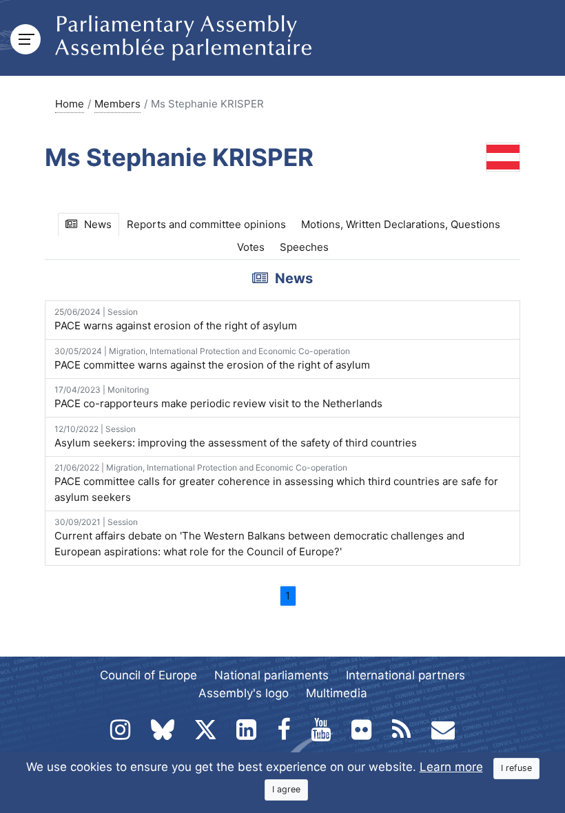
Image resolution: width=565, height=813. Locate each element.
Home (69, 103)
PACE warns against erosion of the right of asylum (175, 319)
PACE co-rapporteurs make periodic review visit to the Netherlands (218, 397)
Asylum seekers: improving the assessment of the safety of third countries (235, 436)
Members (117, 103)
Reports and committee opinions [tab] (206, 224)
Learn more (451, 767)
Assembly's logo (243, 693)
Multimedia (336, 693)
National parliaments (271, 675)
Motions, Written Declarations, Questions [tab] (400, 224)
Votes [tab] (251, 247)
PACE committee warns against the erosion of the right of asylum (212, 358)
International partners (405, 675)
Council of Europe (148, 675)
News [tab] (98, 224)
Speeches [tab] (304, 247)
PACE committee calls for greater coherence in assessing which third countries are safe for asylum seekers (276, 483)
